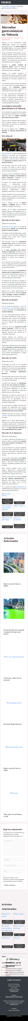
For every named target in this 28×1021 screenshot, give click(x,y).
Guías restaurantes (14, 1010)
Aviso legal (14, 988)
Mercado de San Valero (10, 226)
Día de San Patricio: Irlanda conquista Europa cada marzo (14, 632)
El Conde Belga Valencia (12, 724)
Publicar (14, 995)
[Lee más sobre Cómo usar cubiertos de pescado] (14, 657)
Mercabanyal (5, 153)
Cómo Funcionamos (14, 984)
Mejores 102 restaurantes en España (14, 1001)
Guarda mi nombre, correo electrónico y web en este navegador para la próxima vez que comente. (13, 879)
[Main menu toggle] (25, 2)
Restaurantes (5, 6)
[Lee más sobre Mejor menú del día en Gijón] (14, 747)
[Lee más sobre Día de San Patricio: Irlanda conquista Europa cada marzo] (14, 609)
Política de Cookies (14, 989)
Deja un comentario (7, 38)
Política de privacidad (14, 986)
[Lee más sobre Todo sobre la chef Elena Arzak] (14, 793)
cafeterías (4, 415)
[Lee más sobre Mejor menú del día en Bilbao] (14, 562)
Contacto (14, 1008)
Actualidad (13, 6)
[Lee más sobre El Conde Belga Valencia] (14, 703)
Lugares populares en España (14, 1003)
